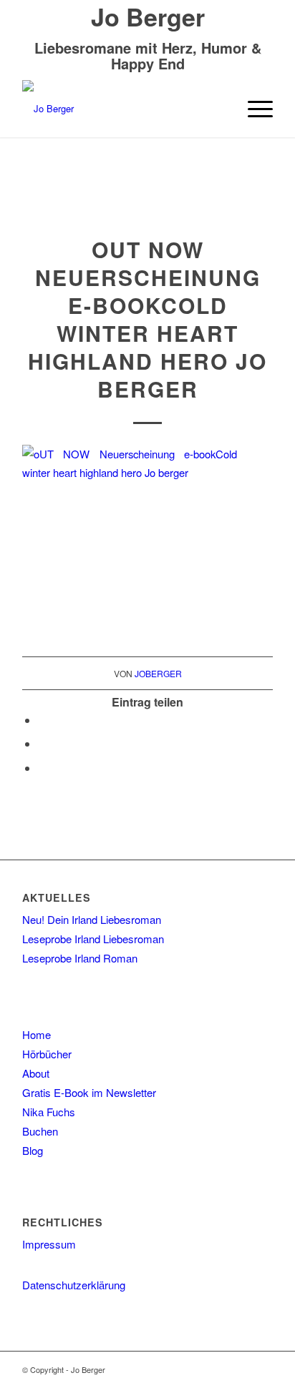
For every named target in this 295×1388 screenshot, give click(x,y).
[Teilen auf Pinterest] (42, 767)
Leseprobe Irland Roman (79, 957)
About (35, 1073)
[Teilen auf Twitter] (42, 743)
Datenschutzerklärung (73, 1284)
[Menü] (253, 108)
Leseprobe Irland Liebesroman (93, 938)
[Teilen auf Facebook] (42, 719)
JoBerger (158, 673)
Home (36, 1034)
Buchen (40, 1130)
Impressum (49, 1243)
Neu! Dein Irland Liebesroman (91, 919)
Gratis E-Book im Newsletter (89, 1092)
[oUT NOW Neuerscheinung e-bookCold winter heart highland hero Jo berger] (148, 206)
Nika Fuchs (48, 1111)
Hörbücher (47, 1053)
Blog (32, 1150)
